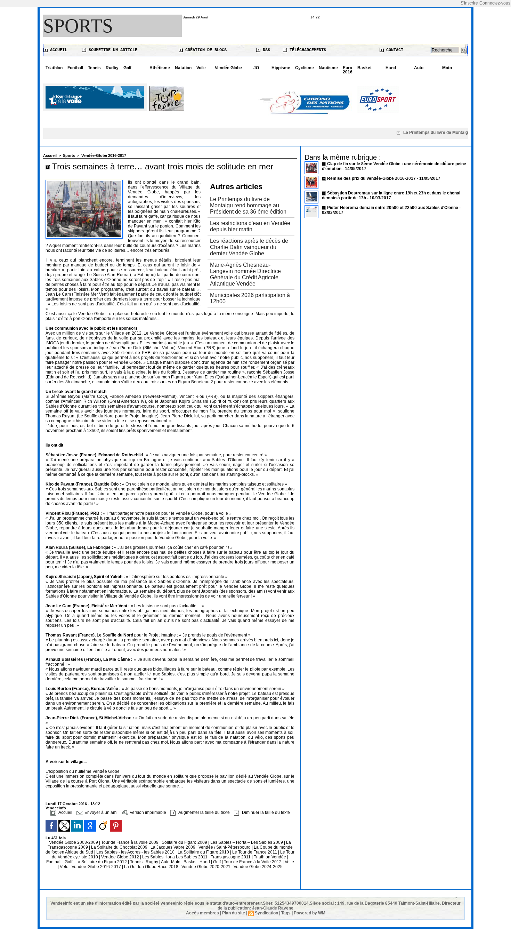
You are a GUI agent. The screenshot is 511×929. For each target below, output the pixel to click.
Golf (127, 67)
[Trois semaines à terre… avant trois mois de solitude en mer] (84, 182)
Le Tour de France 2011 (254, 852)
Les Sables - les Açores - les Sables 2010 (136, 852)
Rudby (112, 67)
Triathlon (54, 67)
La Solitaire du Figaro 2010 (204, 852)
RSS (265, 50)
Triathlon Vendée (270, 857)
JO (256, 67)
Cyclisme (304, 67)
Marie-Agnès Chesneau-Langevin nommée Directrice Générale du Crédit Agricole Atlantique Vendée (245, 274)
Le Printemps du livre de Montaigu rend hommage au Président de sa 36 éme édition (248, 205)
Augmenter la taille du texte (203, 812)
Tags (286, 913)
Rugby (152, 861)
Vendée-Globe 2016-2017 (103, 155)
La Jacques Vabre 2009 (173, 847)
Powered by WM (309, 913)
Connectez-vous (494, 3)
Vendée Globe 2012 (120, 857)
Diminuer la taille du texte (265, 812)
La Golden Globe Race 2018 (151, 866)
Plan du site (233, 913)
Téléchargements (306, 50)
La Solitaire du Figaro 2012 (101, 861)
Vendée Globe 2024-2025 (258, 866)
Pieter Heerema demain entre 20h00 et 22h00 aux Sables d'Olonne (392, 207)
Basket (364, 67)
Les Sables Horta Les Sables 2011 (175, 857)
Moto (447, 67)
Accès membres (202, 913)
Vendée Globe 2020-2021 (206, 866)
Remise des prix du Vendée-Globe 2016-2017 (371, 178)
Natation (183, 67)
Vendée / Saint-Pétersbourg (225, 847)
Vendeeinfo (56, 808)
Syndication (266, 913)
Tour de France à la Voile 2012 (253, 861)
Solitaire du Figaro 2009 (185, 842)
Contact (393, 50)
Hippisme (280, 67)
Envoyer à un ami (100, 812)
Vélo (64, 866)
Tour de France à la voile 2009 (130, 842)
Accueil (57, 50)
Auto (418, 67)
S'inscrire (469, 3)
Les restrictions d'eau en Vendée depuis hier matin (250, 226)
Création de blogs (205, 50)
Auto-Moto (171, 861)
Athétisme (159, 67)
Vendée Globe (228, 67)
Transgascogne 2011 (231, 857)
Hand (391, 67)
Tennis (94, 67)
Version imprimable (147, 812)
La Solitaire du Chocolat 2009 (119, 847)
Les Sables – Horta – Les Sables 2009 (247, 842)
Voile (201, 67)
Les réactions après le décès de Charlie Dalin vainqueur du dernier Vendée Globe (249, 247)
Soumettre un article (111, 50)
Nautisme (328, 67)
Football (75, 67)
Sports (78, 26)
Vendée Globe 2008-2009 (74, 842)
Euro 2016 (347, 69)
